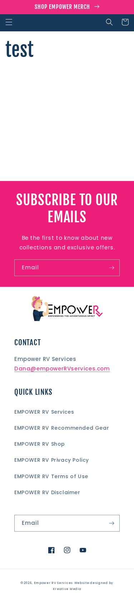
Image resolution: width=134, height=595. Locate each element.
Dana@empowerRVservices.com (62, 368)
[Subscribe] (111, 267)
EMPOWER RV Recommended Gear (61, 427)
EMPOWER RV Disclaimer (47, 492)
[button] (9, 22)
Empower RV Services (53, 583)
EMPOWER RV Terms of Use (51, 476)
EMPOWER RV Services (44, 411)
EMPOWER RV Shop (39, 443)
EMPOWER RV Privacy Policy (51, 460)
